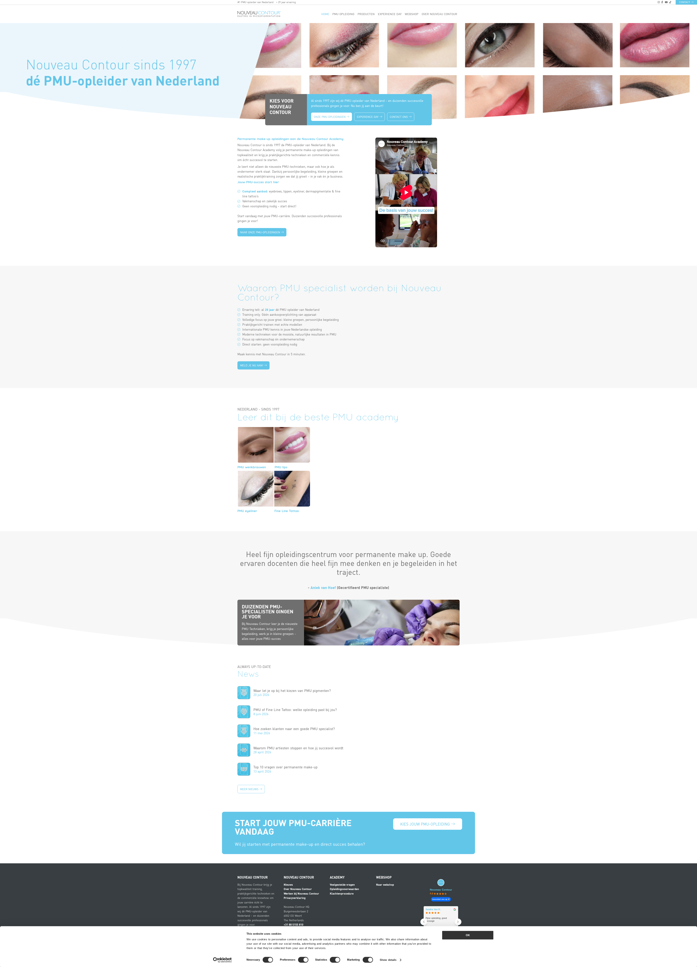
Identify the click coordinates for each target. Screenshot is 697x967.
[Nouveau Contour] (259, 14)
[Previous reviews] (423, 922)
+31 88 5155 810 (293, 924)
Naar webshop (385, 884)
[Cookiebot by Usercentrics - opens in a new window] (222, 960)
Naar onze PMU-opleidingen (260, 232)
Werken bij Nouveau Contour (301, 893)
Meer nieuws (249, 789)
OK (468, 935)
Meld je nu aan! (252, 365)
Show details (388, 959)
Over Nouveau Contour (439, 14)
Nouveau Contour (441, 889)
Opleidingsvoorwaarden (344, 889)
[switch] (303, 960)
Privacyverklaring (294, 898)
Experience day (390, 14)
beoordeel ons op (439, 899)
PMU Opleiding (343, 14)
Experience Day (368, 117)
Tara (428, 909)
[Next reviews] (458, 922)
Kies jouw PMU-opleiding (425, 824)
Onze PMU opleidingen (330, 117)
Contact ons (399, 117)
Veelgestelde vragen (342, 884)
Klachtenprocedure (342, 893)
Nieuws (288, 884)
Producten (366, 14)
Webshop (411, 14)
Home (325, 14)
